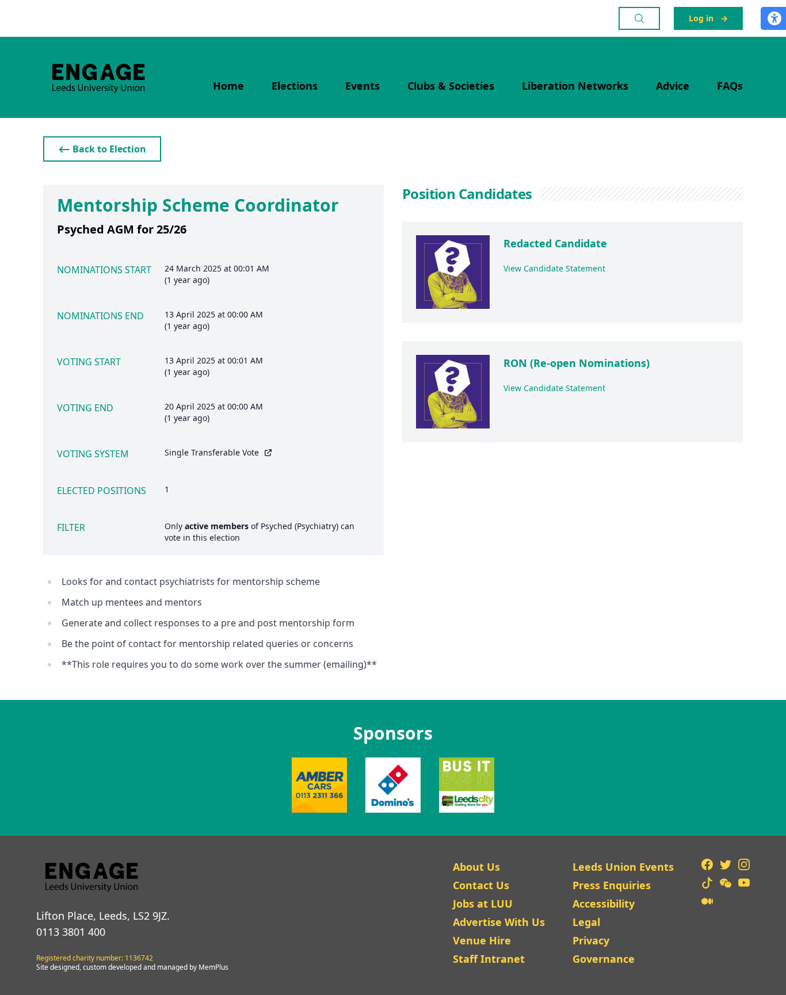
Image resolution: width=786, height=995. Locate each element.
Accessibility (604, 903)
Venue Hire (482, 940)
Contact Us (481, 885)
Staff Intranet (489, 959)
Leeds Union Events (623, 867)
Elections (295, 86)
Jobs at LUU (483, 903)
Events (362, 86)
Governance (604, 959)
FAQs (730, 86)
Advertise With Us (499, 922)
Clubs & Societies (450, 86)
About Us (476, 867)
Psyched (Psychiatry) (299, 526)
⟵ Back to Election (102, 149)
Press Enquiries (612, 885)
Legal (586, 922)
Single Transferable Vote (212, 452)
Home (228, 86)
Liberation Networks (575, 86)
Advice (672, 86)
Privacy (591, 940)
